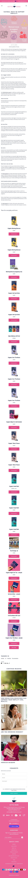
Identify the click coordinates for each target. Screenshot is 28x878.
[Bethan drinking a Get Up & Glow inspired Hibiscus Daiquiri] (14, 748)
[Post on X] (3, 663)
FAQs (14, 859)
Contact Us (14, 850)
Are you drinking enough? (12, 732)
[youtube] (16, 823)
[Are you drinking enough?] (14, 717)
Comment (4, 781)
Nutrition (9, 658)
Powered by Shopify (14, 875)
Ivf (5, 658)
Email (3, 777)
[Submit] (22, 837)
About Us (14, 848)
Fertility (2, 658)
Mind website (5, 173)
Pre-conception (15, 658)
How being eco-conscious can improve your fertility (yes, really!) (14, 699)
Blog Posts (14, 846)
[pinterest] (14, 823)
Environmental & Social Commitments (14, 863)
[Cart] (26, 5)
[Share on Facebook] (1, 663)
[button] (9, 663)
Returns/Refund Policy (14, 855)
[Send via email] (7, 663)
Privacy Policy (14, 857)
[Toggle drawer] (1, 5)
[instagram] (12, 823)
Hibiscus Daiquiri (8, 762)
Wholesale (14, 861)
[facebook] (10, 823)
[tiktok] (18, 823)
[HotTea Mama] (14, 5)
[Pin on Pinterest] (5, 663)
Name (3, 773)
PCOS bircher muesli (7, 92)
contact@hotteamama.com (14, 812)
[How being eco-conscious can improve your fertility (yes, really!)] (14, 684)
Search (14, 844)
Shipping (14, 853)
